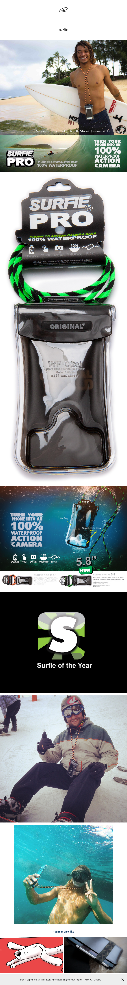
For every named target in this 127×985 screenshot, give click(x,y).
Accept (88, 979)
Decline (97, 979)
